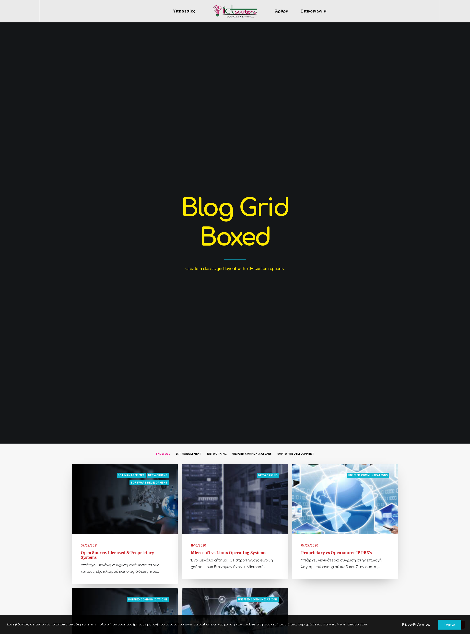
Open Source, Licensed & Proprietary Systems (117, 555)
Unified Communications (252, 453)
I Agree (450, 624)
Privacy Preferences (416, 624)
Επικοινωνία (314, 11)
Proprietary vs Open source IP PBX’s (336, 552)
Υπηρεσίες (184, 11)
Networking (217, 453)
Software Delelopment (295, 453)
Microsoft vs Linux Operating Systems (228, 552)
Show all (163, 453)
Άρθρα (281, 11)
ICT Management (189, 453)
